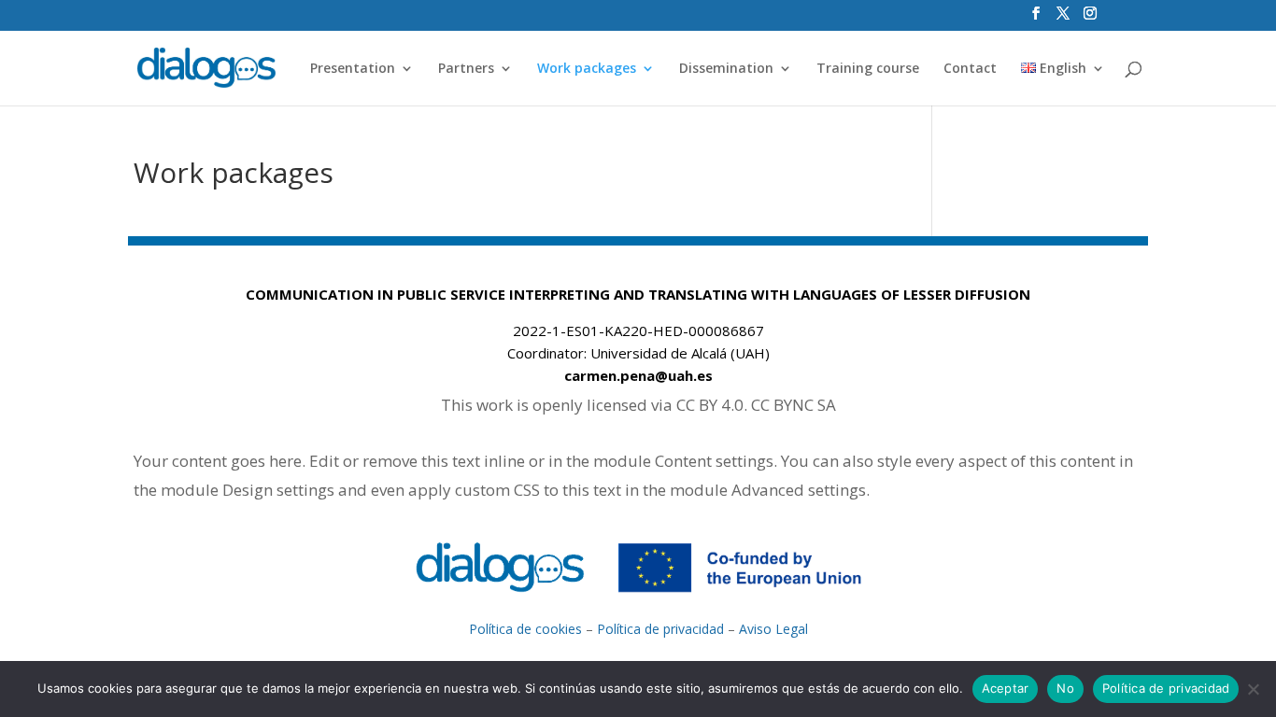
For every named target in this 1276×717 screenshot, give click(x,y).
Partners (466, 69)
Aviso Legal (773, 629)
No (1065, 688)
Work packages (586, 69)
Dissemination (726, 69)
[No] (1252, 689)
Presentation (352, 69)
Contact (970, 69)
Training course (867, 69)
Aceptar (1005, 688)
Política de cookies (525, 629)
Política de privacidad (660, 629)
